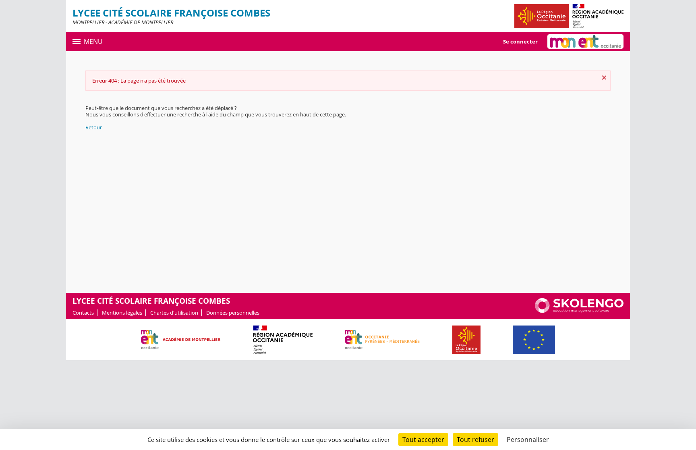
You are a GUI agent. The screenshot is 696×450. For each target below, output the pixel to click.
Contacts (83, 312)
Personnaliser (528, 439)
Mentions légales (122, 312)
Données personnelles (232, 312)
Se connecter (520, 41)
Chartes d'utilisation (174, 312)
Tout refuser (475, 439)
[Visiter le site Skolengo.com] (579, 311)
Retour (93, 127)
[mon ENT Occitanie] (585, 41)
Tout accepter (423, 439)
